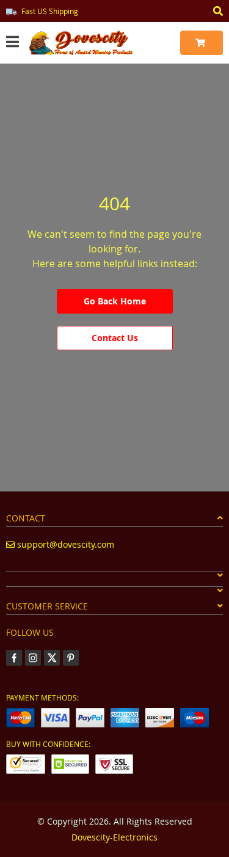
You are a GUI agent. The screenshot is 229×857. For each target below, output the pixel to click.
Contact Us (115, 338)
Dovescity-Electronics (114, 837)
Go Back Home (115, 301)
